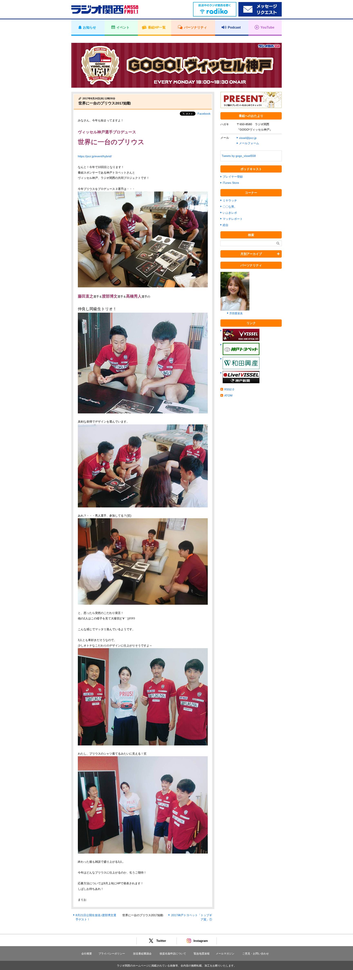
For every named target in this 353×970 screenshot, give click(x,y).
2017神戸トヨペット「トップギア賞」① (191, 917)
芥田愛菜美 (236, 313)
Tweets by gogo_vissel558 (239, 155)
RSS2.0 (229, 389)
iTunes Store (231, 182)
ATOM (228, 395)
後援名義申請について (173, 953)
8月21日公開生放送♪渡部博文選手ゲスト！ (96, 917)
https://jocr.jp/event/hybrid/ (95, 156)
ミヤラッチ (230, 200)
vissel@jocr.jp (248, 138)
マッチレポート (233, 218)
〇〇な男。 (230, 206)
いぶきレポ (230, 212)
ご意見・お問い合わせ (255, 953)
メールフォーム (249, 143)
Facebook (204, 113)
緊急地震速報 (202, 953)
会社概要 (86, 953)
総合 (225, 225)
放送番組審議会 (142, 953)
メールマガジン (225, 953)
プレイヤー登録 (233, 176)
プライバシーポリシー (111, 953)
